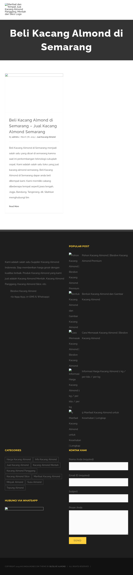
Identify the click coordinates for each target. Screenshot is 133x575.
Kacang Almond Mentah (46, 465)
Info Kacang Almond (46, 459)
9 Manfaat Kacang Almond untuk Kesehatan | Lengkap (100, 415)
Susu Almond (34, 482)
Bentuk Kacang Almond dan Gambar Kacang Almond (102, 297)
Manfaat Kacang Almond (47, 476)
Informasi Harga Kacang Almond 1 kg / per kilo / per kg (104, 374)
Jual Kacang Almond (46, 137)
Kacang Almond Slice (18, 476)
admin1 (15, 137)
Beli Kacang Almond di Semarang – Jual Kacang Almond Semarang (33, 126)
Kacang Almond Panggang (21, 470)
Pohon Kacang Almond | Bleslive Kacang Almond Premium (105, 258)
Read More (14, 206)
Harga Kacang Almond (19, 459)
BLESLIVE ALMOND (57, 566)
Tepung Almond (15, 487)
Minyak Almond (15, 482)
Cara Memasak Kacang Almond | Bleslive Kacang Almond (105, 335)
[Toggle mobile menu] (127, 9)
